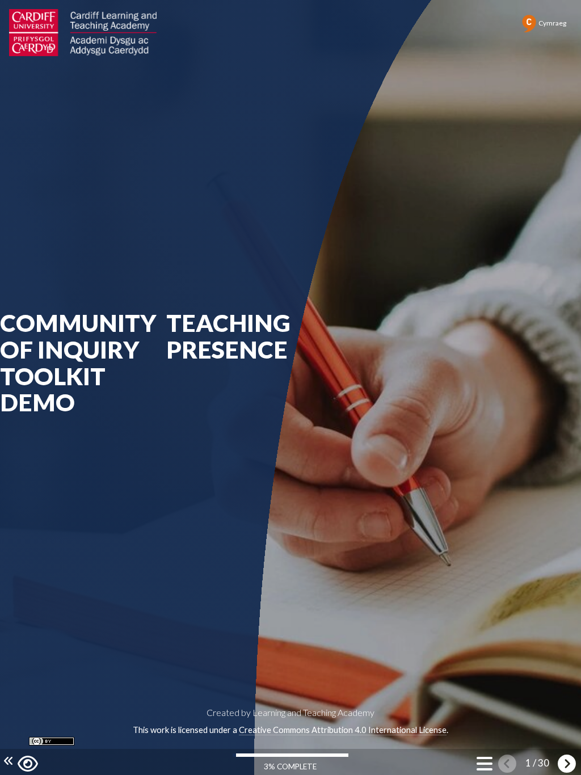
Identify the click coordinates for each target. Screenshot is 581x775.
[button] (27, 762)
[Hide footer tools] (7, 761)
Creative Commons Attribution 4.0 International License (343, 730)
